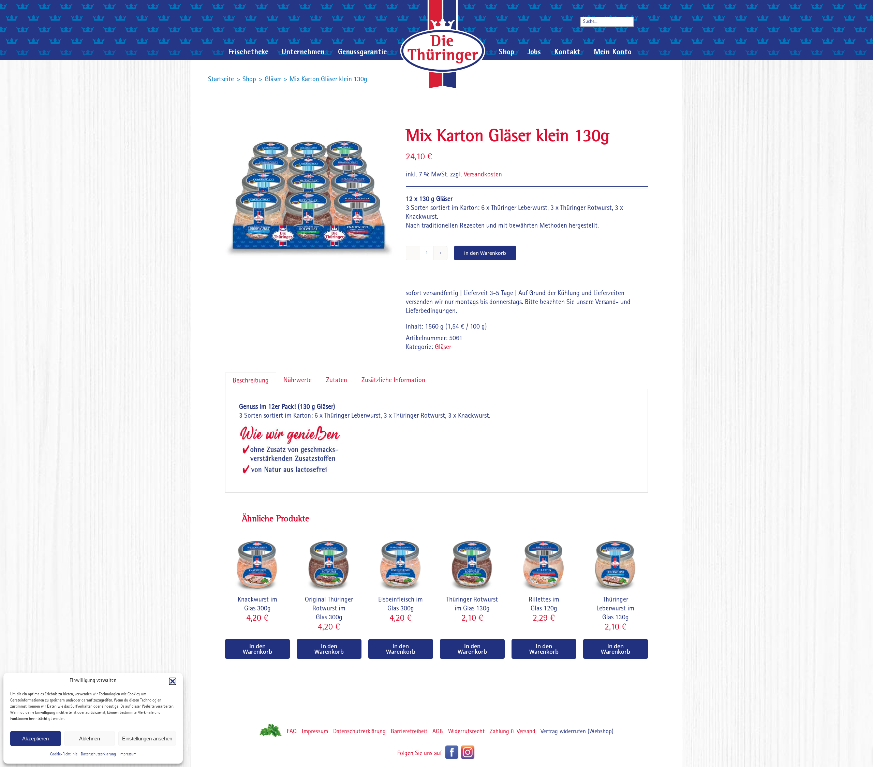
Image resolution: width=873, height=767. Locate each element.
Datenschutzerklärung (98, 755)
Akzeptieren (35, 738)
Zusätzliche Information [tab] (393, 380)
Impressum (127, 755)
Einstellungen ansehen (147, 738)
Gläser (443, 347)
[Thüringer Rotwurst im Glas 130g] (472, 535)
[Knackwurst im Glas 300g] (257, 535)
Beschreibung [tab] (251, 381)
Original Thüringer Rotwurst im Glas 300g (329, 609)
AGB (437, 732)
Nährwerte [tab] (297, 380)
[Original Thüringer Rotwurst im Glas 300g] (329, 535)
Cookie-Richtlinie (63, 755)
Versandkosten (483, 175)
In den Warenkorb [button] (257, 648)
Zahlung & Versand (512, 732)
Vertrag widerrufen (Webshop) (577, 732)
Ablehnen (89, 738)
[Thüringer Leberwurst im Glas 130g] (615, 535)
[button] (172, 681)
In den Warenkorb (485, 253)
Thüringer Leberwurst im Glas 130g (615, 609)
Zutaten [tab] (336, 380)
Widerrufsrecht (466, 732)
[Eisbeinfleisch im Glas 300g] (400, 535)
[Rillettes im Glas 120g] (544, 535)
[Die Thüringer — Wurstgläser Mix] (310, 200)
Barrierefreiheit (409, 732)
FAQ (292, 732)
